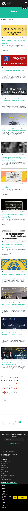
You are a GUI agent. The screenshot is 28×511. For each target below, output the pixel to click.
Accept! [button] (22, 497)
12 (2, 423)
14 (7, 423)
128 (12, 423)
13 (4, 423)
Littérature (6, 400)
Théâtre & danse (7, 408)
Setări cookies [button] (10, 497)
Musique (5, 406)
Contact (2, 477)
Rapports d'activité (4, 467)
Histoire (2, 469)
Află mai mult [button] (4, 508)
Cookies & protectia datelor (6, 479)
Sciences (6, 404)
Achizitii (2, 473)
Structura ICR (3, 465)
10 (21, 421)
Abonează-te (14, 443)
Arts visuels (6, 402)
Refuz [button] (15, 497)
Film (4, 410)
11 (24, 421)
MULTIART (6, 412)
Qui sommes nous (4, 463)
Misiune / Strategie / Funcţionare (7, 461)
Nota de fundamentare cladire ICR (7, 475)
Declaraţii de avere (4, 471)
